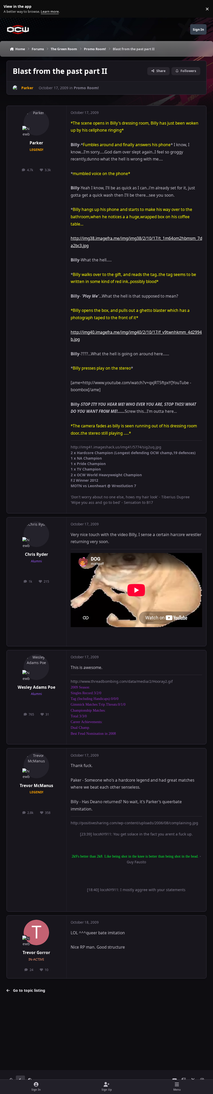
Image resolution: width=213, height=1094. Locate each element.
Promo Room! (86, 87)
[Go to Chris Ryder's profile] (36, 534)
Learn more (10, 9)
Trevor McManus (36, 785)
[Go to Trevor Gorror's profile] (36, 932)
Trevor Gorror (36, 952)
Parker (36, 143)
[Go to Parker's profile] (15, 88)
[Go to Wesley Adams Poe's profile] (36, 667)
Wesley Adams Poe (36, 687)
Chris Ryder (36, 554)
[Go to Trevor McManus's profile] (36, 765)
